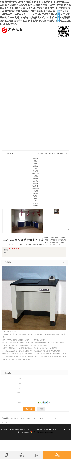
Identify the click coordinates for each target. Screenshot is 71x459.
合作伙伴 (22, 418)
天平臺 (65, 153)
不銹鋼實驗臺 (35, 173)
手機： (20, 383)
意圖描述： (19, 393)
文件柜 (35, 163)
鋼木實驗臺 (35, 172)
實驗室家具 (35, 158)
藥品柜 (35, 165)
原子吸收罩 (35, 203)
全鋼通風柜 (35, 183)
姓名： (20, 379)
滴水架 (35, 198)
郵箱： (20, 388)
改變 (49, 402)
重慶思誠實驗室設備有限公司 (10, 418)
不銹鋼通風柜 (35, 182)
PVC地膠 (35, 187)
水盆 (35, 202)
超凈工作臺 (35, 193)
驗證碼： (20, 402)
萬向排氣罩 (35, 205)
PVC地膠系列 (35, 185)
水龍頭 (35, 200)
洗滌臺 (35, 175)
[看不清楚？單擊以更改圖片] (43, 402)
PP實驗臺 (35, 177)
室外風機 (35, 190)
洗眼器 (35, 197)
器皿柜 (35, 160)
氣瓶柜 (35, 161)
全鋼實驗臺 (35, 170)
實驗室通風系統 (35, 188)
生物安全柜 (35, 192)
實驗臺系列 (58, 153)
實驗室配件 (35, 195)
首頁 (46, 153)
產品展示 (51, 153)
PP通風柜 (35, 180)
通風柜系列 (35, 178)
